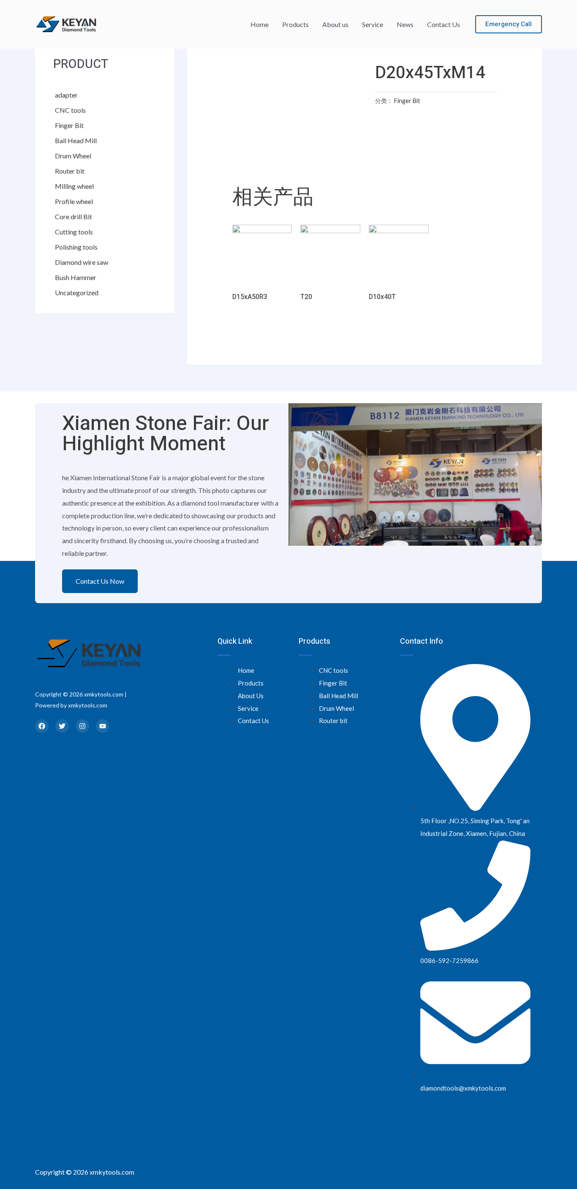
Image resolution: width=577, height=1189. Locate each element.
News (405, 24)
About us (335, 24)
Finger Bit (407, 100)
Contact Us (443, 24)
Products (295, 24)
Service (372, 24)
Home (259, 24)
